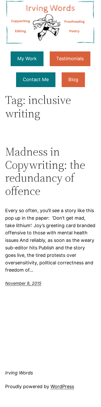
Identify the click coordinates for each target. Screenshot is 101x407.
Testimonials (70, 58)
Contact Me (36, 79)
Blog (73, 79)
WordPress (62, 386)
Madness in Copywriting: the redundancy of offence (45, 171)
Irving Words (19, 372)
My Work (27, 58)
